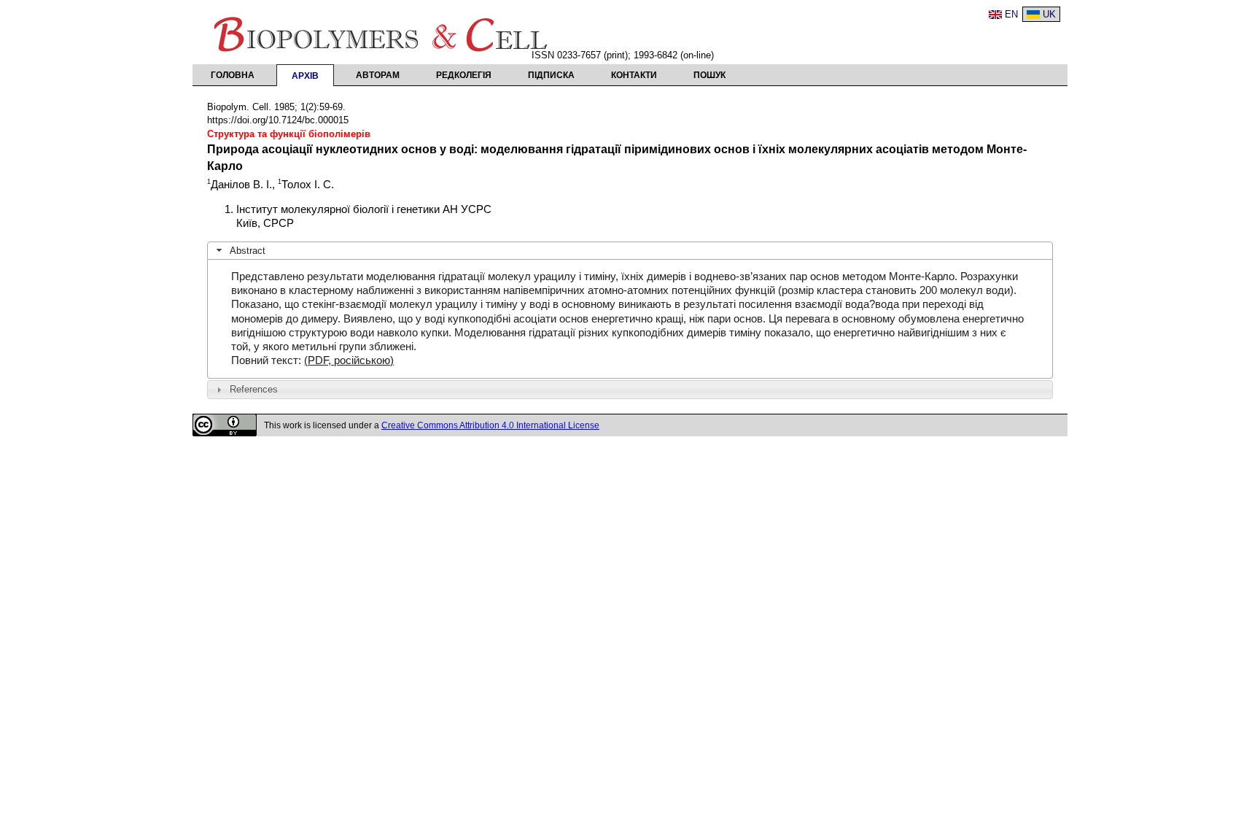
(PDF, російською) (349, 360)
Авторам (378, 75)
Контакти (634, 75)
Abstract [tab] (247, 250)
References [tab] (254, 389)
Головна (232, 75)
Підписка (551, 75)
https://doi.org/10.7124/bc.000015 (278, 120)
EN (1011, 14)
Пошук (709, 75)
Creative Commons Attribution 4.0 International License (490, 425)
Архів (305, 76)
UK (1049, 14)
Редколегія (463, 75)
